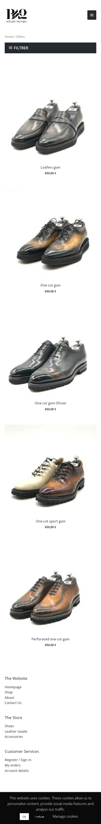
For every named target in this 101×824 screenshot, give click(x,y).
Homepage (13, 687)
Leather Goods (16, 731)
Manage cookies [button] (65, 816)
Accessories (14, 736)
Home (9, 37)
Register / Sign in (18, 760)
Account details (17, 770)
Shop (9, 692)
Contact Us (13, 702)
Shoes (9, 726)
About (9, 697)
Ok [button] (24, 816)
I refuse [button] (39, 816)
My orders (13, 765)
